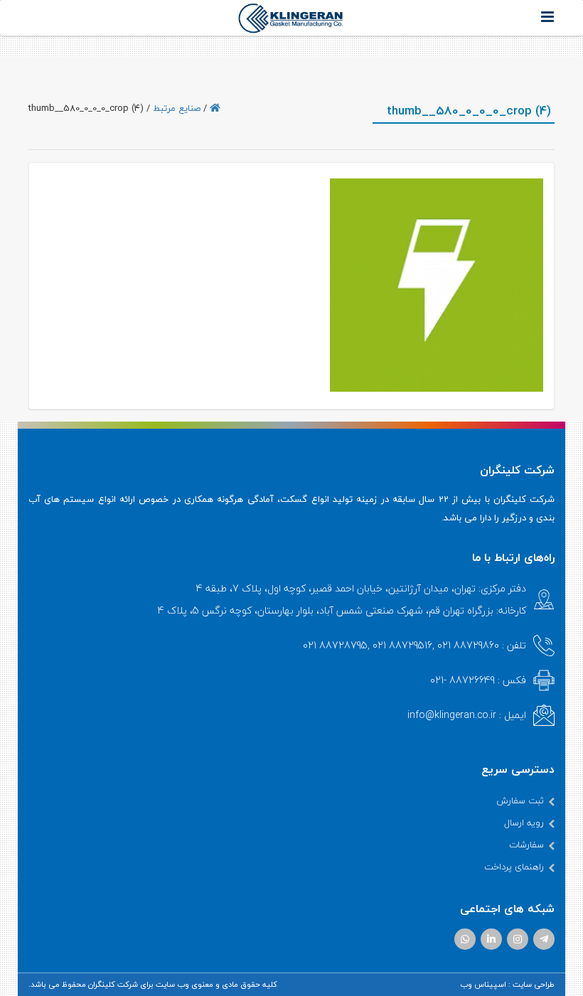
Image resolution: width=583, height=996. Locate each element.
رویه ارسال (524, 822)
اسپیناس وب (483, 984)
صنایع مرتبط (176, 108)
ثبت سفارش (520, 800)
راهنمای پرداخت (514, 866)
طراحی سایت (534, 984)
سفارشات (526, 844)
